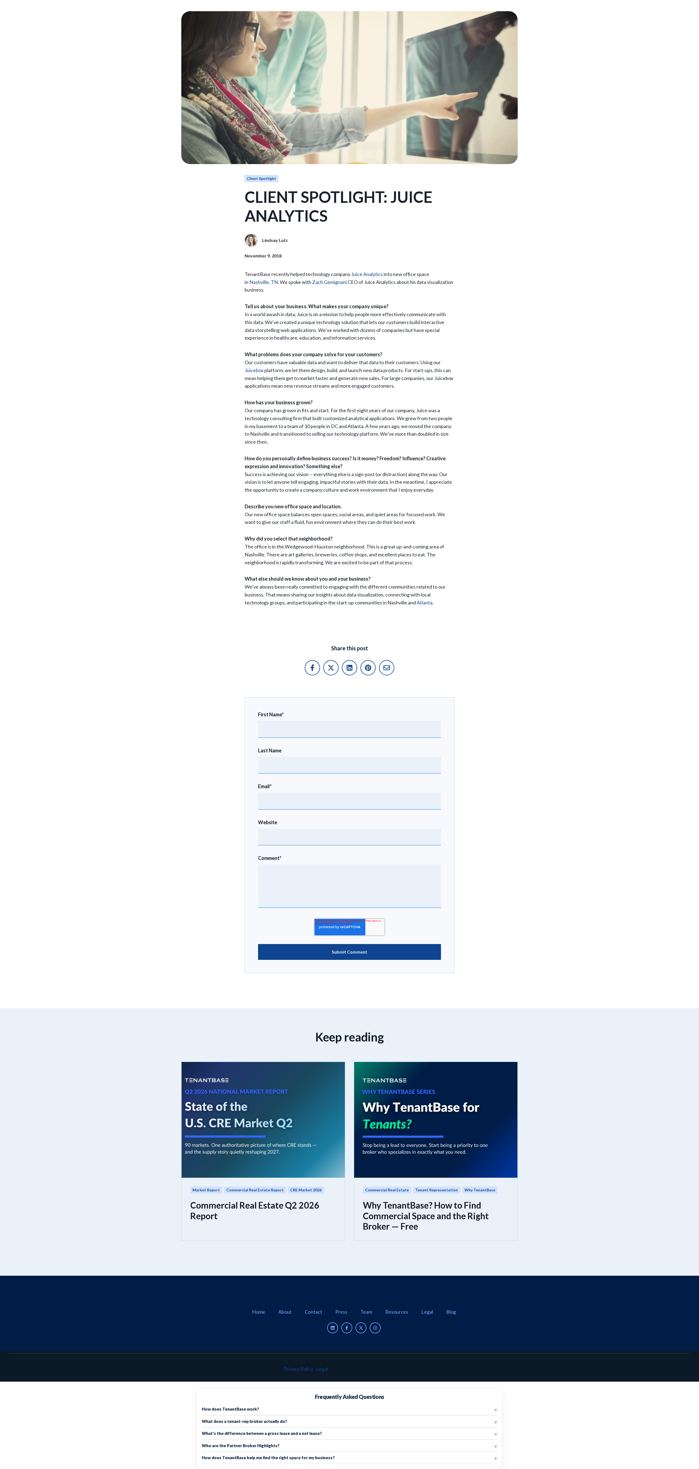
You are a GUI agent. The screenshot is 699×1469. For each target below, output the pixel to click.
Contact (313, 1312)
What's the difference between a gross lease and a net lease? (262, 1433)
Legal (427, 1312)
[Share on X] (331, 667)
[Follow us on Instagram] (375, 1327)
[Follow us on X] (361, 1327)
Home (258, 1312)
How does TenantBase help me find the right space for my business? (268, 1457)
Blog (451, 1312)
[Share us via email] (386, 667)
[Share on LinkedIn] (349, 667)
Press (341, 1312)
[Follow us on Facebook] (346, 1327)
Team (366, 1312)
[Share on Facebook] (312, 667)
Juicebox (254, 370)
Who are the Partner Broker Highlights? (241, 1445)
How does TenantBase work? (230, 1408)
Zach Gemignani (329, 282)
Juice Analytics (367, 274)
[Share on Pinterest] (368, 667)
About (285, 1312)
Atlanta (425, 603)
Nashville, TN (263, 282)
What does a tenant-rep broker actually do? (244, 1421)
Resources (396, 1312)
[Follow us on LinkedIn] (332, 1327)
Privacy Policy (298, 1369)
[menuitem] (258, 1312)
